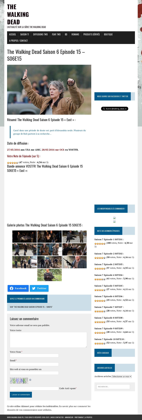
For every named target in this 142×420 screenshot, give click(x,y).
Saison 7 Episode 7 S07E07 (108, 307)
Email (13, 360)
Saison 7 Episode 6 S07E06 (108, 296)
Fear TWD (56, 34)
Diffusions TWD (40, 34)
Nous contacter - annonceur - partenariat (67, 417)
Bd (66, 34)
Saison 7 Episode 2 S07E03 (108, 264)
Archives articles (102, 376)
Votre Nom (15, 351)
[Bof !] (8, 163)
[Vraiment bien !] (15, 163)
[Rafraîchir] (30, 379)
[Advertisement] (84, 6)
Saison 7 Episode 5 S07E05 (108, 285)
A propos (88, 417)
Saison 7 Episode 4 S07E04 (108, 275)
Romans (75, 34)
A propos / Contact (18, 40)
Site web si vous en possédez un (25, 369)
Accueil (12, 34)
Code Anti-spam (67, 388)
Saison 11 (24, 34)
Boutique (108, 34)
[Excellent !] (17, 163)
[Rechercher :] (113, 386)
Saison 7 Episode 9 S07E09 (108, 328)
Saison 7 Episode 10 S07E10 (109, 339)
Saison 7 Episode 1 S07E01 (108, 239)
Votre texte (15, 330)
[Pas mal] (13, 163)
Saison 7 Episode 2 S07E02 (108, 253)
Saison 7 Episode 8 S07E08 (108, 317)
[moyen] (10, 163)
